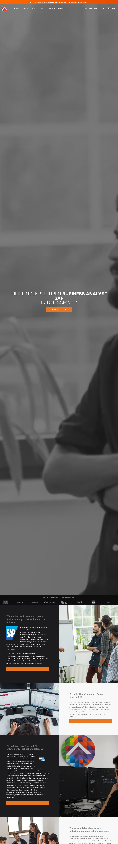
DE (103, 8)
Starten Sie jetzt (91, 8)
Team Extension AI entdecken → (77, 2)
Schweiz (113, 8)
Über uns (16, 8)
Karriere (52, 8)
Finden (60, 8)
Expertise (25, 8)
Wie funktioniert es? (39, 8)
